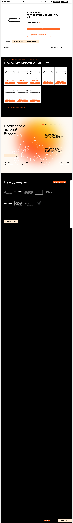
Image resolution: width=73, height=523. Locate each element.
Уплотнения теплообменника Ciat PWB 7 (23, 97)
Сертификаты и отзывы (59, 182)
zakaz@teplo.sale (56, 1)
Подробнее (31, 520)
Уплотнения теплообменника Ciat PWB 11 (10, 97)
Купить (43, 28)
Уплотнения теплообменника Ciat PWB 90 (60, 79)
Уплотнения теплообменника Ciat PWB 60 (48, 79)
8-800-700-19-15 (64, 1)
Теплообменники (26, 1)
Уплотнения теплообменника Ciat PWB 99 (35, 78)
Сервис (42, 1)
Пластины (33, 1)
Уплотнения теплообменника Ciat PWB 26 (10, 78)
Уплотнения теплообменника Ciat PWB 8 (23, 78)
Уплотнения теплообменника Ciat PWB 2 (35, 97)
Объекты (47, 1)
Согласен (47, 520)
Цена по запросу (10, 80)
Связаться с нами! (10, 155)
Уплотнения (38, 1)
